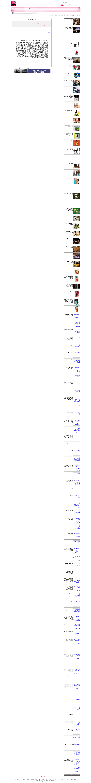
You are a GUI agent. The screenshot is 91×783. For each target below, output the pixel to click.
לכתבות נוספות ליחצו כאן (73, 775)
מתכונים (37, 780)
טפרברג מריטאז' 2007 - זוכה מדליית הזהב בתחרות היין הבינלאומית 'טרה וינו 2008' (68, 610)
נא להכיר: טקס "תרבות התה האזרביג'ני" (69, 20)
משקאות (72, 15)
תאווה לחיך (21, 10)
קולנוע (39, 781)
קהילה (27, 779)
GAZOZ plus (70, 495)
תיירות (14, 10)
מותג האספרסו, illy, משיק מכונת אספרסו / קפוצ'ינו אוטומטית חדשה (68, 443)
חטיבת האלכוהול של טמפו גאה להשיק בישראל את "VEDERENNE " (68, 307)
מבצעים (47, 8)
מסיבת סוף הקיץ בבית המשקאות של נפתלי (69, 640)
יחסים (49, 781)
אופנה (53, 8)
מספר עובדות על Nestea (68, 329)
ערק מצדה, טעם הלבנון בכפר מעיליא (69, 126)
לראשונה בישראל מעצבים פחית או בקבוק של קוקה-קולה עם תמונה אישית (68, 436)
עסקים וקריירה (40, 8)
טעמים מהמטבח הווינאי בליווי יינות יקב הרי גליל (68, 519)
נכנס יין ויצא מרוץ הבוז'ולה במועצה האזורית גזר (68, 28)
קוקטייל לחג (71, 714)
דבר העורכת (68, 8)
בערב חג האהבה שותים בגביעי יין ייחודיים (68, 557)
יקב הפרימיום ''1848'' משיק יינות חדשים (69, 149)
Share (48, 32)
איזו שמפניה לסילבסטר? (68, 563)
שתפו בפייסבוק (32, 19)
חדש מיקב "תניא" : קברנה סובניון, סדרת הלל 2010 (68, 156)
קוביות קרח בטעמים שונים (68, 488)
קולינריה (40, 780)
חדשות (53, 10)
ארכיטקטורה (53, 780)
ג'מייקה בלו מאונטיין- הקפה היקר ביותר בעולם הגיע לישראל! (68, 549)
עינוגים (46, 781)
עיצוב (47, 10)
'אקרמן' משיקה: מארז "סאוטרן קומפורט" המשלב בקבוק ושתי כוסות (68, 292)
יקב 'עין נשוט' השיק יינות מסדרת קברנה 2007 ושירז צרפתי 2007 (68, 670)
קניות (50, 779)
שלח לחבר (17, 68)
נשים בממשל (48, 780)
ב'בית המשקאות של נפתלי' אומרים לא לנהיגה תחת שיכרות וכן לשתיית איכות (68, 618)
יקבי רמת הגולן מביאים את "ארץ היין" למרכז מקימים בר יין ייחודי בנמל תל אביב (68, 346)
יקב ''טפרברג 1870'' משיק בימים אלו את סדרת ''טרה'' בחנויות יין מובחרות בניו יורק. (68, 580)
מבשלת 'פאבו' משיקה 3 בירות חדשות (69, 368)
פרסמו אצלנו (38, 776)
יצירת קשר (78, 12)
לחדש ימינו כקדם (70, 412)
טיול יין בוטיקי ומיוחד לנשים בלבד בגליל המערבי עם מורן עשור (69, 254)
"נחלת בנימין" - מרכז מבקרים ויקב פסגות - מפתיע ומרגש (69, 338)
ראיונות (18, 779)
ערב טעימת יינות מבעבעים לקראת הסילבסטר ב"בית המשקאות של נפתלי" (69, 588)
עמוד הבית (77, 8)
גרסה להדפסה (24, 68)
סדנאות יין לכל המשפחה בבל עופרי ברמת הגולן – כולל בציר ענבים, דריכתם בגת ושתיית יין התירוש (68, 686)
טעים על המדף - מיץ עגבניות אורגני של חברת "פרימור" (68, 277)
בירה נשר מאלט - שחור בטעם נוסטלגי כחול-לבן (69, 73)
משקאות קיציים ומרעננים (68, 118)
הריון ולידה (42, 781)
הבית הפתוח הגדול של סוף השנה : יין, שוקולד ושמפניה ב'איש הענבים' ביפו (69, 769)
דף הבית (78, 15)
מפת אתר (33, 776)
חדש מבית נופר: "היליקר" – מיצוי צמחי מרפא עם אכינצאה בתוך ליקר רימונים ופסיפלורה (68, 542)
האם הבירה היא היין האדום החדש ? (69, 700)
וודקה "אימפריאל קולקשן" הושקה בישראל (68, 232)
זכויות (72, 779)
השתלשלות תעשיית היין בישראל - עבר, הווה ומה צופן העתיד (68, 722)
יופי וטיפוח (69, 10)
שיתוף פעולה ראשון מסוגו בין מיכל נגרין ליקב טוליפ (68, 428)
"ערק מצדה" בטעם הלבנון (68, 170)
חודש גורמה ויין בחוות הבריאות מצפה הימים (69, 662)
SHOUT (68, 779)
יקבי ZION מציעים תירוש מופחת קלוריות (68, 51)
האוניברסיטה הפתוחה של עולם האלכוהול (68, 504)
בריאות (65, 779)
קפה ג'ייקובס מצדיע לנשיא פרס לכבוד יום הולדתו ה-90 (69, 209)
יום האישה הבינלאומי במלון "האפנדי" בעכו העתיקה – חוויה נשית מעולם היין (69, 218)
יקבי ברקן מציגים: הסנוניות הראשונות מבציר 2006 (68, 760)
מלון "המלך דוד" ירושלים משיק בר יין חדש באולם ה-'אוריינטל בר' (68, 58)
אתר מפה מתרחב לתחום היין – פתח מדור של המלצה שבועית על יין (68, 655)
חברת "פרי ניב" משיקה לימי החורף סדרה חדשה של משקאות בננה (68, 473)
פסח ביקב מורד (70, 352)
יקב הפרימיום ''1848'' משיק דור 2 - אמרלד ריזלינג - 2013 (69, 134)
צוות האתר (57, 776)
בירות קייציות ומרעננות (69, 110)
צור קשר (52, 776)
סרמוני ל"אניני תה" (69, 163)
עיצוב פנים (14, 779)
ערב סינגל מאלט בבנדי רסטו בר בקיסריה (69, 594)
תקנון (43, 776)
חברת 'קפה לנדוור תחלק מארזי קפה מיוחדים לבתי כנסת (68, 625)
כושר (21, 779)
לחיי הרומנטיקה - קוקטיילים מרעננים (69, 104)
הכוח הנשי (60, 8)
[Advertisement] (41, 4)
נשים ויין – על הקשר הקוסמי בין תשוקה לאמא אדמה (68, 421)
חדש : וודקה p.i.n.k (69, 736)
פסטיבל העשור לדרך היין (68, 631)
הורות (62, 779)
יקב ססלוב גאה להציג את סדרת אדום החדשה (68, 458)
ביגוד (40, 779)
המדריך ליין (71, 450)
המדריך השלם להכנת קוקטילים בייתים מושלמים (68, 466)
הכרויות (52, 779)
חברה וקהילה (60, 10)
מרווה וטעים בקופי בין (69, 744)
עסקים (44, 780)
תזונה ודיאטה (30, 10)
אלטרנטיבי (77, 10)
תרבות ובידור (21, 8)
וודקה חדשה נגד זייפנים (68, 691)
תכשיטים (36, 779)
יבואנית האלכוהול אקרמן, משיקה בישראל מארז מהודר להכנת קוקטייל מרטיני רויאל (68, 301)
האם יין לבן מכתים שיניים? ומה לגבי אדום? (68, 481)
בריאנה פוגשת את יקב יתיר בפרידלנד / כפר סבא (68, 647)
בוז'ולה (72, 601)
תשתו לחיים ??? (70, 676)
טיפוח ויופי (46, 779)
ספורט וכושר (39, 10)
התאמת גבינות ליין (69, 510)
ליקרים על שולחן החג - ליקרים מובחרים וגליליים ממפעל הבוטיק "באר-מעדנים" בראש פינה (68, 324)
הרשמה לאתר (68, 1)
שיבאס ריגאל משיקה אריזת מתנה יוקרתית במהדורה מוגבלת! (69, 285)
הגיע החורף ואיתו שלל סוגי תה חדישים (69, 315)
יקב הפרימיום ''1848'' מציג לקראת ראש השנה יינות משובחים (68, 96)
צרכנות (14, 8)
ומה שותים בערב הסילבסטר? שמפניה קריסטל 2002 (69, 572)
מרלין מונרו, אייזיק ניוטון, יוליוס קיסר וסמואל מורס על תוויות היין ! (68, 398)
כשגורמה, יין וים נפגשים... (68, 706)
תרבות (29, 779)
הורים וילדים (30, 8)
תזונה (24, 779)
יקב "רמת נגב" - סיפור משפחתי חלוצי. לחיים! (69, 141)
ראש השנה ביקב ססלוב (69, 178)
